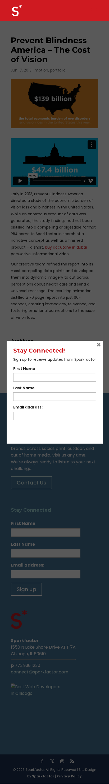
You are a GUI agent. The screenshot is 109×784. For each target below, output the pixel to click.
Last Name (24, 388)
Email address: (28, 407)
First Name (24, 368)
